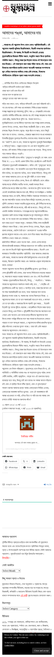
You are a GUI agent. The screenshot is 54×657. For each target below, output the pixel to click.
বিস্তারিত (5, 557)
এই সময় (20, 26)
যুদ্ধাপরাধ (34, 26)
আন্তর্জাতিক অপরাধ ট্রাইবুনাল (11, 26)
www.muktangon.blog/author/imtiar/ (21, 449)
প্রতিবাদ (25, 26)
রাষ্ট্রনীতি (39, 26)
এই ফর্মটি (24, 595)
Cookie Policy (9, 645)
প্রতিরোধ (29, 26)
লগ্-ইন (48, 485)
